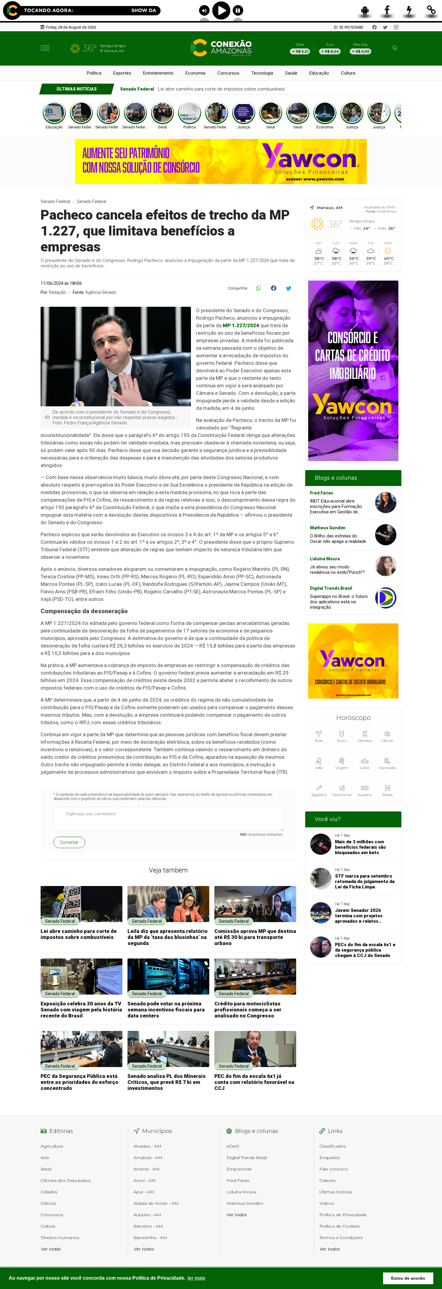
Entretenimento (158, 73)
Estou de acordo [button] (408, 1278)
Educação (319, 73)
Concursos (228, 73)
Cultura (348, 73)
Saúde (291, 73)
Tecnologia (262, 73)
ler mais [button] (196, 1278)
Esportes (122, 73)
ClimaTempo (387, 211)
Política (94, 73)
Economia (195, 73)
